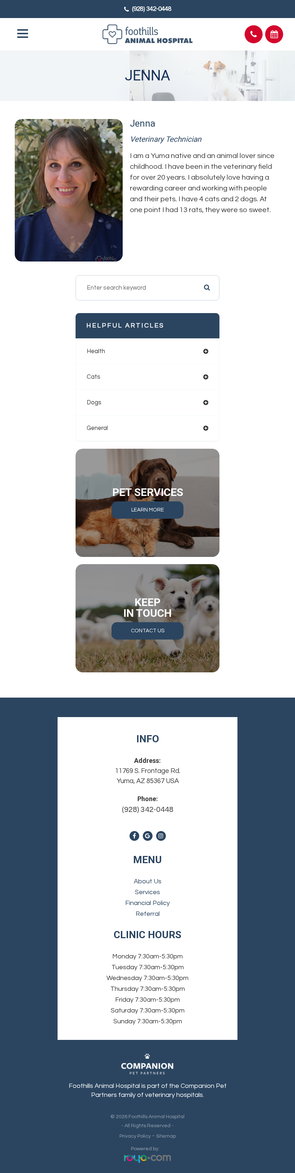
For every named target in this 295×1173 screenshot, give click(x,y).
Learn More (147, 510)
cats (93, 377)
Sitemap (166, 1136)
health (96, 351)
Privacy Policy (135, 1136)
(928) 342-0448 (151, 9)
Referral (148, 913)
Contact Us (147, 630)
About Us (148, 881)
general (97, 428)
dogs (94, 402)
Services (147, 892)
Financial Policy (147, 903)
